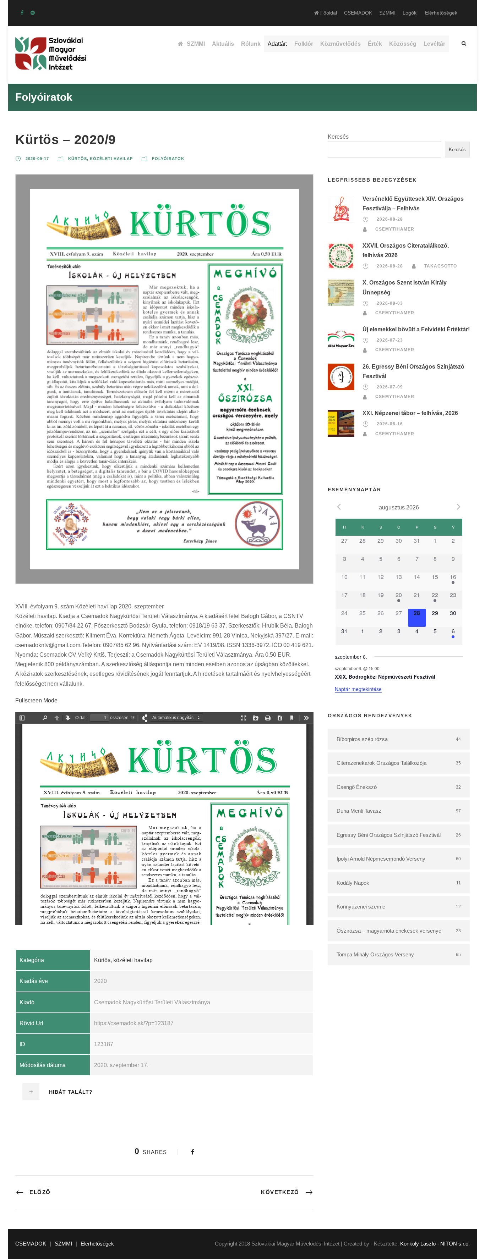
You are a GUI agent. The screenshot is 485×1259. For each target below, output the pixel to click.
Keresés (338, 137)
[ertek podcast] (33, 13)
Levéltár (434, 44)
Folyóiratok (168, 158)
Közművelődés (340, 44)
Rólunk (251, 44)
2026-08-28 (390, 219)
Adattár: (277, 44)
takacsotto (440, 266)
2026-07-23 (390, 340)
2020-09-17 (37, 158)
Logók (409, 13)
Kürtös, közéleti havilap (100, 158)
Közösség (402, 44)
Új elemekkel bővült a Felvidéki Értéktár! (416, 329)
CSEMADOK (358, 13)
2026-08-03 (390, 303)
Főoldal (328, 13)
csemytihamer (394, 229)
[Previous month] (339, 507)
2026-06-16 (390, 424)
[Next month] (458, 507)
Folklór (303, 44)
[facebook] (22, 13)
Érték (375, 44)
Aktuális (223, 44)
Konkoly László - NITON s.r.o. (435, 1244)
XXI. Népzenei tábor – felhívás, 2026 (410, 413)
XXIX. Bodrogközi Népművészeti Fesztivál (385, 676)
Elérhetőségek (441, 13)
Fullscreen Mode (36, 700)
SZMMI (387, 13)
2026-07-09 (390, 387)
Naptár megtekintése (358, 688)
